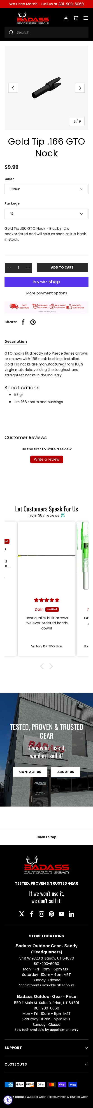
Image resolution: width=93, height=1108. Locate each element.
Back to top (46, 837)
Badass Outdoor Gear (30, 1097)
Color (9, 179)
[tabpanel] (46, 378)
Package (12, 203)
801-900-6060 (71, 4)
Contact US (30, 772)
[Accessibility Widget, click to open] (7, 1100)
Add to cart (62, 267)
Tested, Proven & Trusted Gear (67, 1097)
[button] (76, 18)
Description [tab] (16, 341)
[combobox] (46, 32)
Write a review (46, 459)
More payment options (46, 293)
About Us (65, 772)
